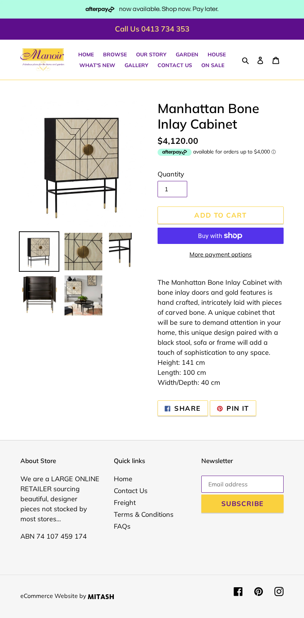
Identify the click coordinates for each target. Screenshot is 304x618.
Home (123, 479)
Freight (125, 502)
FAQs (122, 526)
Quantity (171, 174)
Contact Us (131, 490)
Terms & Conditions (144, 514)
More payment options (220, 254)
